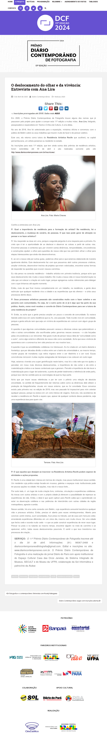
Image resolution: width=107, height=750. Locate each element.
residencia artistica (65, 576)
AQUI (57, 113)
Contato (12, 8)
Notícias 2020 (60, 96)
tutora (76, 576)
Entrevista (23, 576)
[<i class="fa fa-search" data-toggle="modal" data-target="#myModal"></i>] (45, 8)
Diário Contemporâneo (41, 96)
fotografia (33, 576)
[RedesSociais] (20, 8)
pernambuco (44, 576)
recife (53, 576)
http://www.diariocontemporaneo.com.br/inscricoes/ (33, 152)
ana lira (15, 576)
